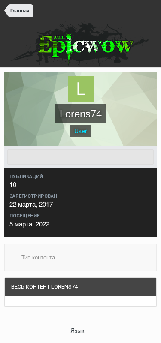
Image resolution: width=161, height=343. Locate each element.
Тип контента (37, 257)
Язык (78, 330)
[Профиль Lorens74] (80, 157)
